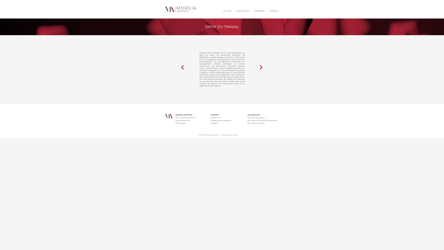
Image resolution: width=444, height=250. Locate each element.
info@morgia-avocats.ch (220, 120)
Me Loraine (252, 120)
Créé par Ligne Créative (230, 135)
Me (248, 118)
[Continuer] (182, 67)
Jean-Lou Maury (258, 118)
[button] (243, 11)
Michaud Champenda (266, 120)
